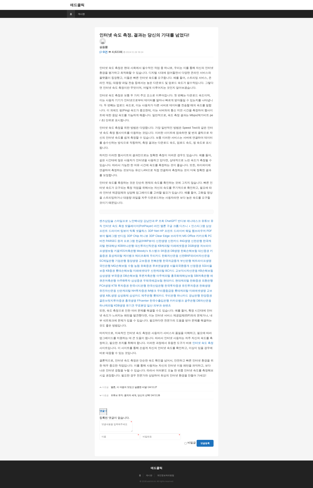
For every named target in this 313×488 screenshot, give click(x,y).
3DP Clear (156, 235)
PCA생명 (105, 285)
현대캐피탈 (182, 280)
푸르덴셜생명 (161, 265)
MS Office (189, 235)
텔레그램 (112, 235)
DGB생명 (194, 245)
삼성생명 (105, 275)
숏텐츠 (167, 305)
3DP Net (154, 230)
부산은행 (186, 260)
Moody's (143, 250)
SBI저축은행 (202, 275)
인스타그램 (198, 226)
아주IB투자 (124, 280)
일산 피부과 (155, 305)
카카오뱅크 (177, 300)
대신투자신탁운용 (146, 245)
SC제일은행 (107, 260)
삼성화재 (123, 295)
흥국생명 (131, 300)
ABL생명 (112, 295)
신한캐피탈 (158, 270)
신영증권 (196, 265)
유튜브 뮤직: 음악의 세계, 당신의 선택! (130, 395)
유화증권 (146, 265)
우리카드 (156, 255)
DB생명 (176, 250)
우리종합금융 (166, 290)
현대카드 (169, 280)
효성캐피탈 (116, 255)
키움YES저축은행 (125, 250)
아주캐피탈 (163, 275)
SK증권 (166, 250)
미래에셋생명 (198, 290)
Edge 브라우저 (172, 235)
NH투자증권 (140, 290)
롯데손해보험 (124, 270)
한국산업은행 (155, 285)
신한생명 (162, 241)
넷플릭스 (142, 230)
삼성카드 (135, 295)
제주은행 (147, 295)
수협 (131, 265)
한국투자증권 (173, 285)
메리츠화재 (142, 255)
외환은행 (207, 280)
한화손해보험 (189, 250)
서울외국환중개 (180, 265)
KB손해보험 (205, 270)
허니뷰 (144, 235)
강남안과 (149, 221)
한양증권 (206, 295)
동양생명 (133, 260)
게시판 (81, 14)
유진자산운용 (108, 290)
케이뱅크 (129, 255)
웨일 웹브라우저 (196, 230)
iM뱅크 (152, 290)
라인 (157, 226)
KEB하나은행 (126, 245)
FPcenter (143, 300)
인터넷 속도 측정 (114, 226)
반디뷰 (182, 221)
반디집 (122, 235)
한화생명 (204, 285)
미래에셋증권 (179, 245)
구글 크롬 (173, 226)
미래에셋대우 (142, 270)
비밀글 (191, 442)
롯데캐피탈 (182, 290)
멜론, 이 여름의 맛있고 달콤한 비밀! (129, 387)
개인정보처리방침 (165, 475)
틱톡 (133, 230)
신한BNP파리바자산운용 (194, 255)
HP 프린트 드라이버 (173, 230)
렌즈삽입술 (106, 221)
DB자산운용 (203, 300)
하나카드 (183, 295)
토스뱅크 (155, 250)
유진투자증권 (190, 285)
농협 (137, 265)
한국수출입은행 (160, 300)
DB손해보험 (131, 275)
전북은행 (157, 260)
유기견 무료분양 (136, 305)
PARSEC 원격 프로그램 (121, 241)
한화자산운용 (170, 255)
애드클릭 (77, 5)
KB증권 (111, 270)
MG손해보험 (119, 265)
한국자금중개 (171, 260)
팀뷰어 (125, 230)
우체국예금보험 (153, 280)
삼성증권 (137, 280)
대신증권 (204, 250)
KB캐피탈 (164, 245)
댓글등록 (205, 443)
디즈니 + (185, 226)
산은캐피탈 (124, 290)
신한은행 (197, 241)
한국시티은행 (138, 285)
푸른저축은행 (147, 275)
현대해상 (112, 245)
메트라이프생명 (201, 260)
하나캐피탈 (106, 305)
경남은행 (195, 295)
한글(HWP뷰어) (146, 241)
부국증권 (117, 275)
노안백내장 (136, 221)
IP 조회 (160, 221)
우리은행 (171, 295)
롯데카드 (159, 295)
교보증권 (145, 260)
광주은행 (190, 300)
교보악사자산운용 (186, 270)
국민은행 (105, 265)
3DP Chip (133, 235)
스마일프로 (121, 221)
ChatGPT (171, 221)
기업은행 (121, 260)
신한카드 (174, 241)
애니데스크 (194, 221)
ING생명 (185, 241)
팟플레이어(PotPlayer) (139, 226)
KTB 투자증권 (121, 285)
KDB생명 (120, 305)
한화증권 (196, 280)
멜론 (163, 226)
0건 (105, 52)
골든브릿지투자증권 (112, 300)
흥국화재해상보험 (182, 275)
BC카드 (170, 270)
